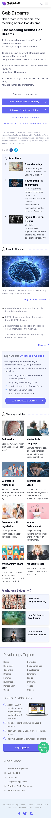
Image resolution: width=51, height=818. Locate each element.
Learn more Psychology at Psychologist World (25, 123)
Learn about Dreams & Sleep (25, 117)
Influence (32, 681)
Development (33, 670)
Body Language (34, 666)
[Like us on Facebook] (19, 813)
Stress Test (13, 777)
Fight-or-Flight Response (20, 786)
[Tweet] (16, 150)
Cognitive (8, 670)
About (37, 805)
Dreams (7, 674)
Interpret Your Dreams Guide (24, 110)
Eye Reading (14, 772)
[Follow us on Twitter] (25, 813)
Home (6, 662)
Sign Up (24, 400)
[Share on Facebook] (11, 150)
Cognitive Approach (17, 781)
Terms (15, 807)
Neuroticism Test (16, 790)
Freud (30, 677)
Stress (30, 689)
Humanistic (8, 681)
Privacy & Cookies (26, 807)
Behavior (31, 662)
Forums (7, 677)
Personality (9, 685)
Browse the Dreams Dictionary (24, 101)
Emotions (31, 674)
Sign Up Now (31, 748)
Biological (8, 666)
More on (42, 345)
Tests (30, 685)
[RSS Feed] (31, 813)
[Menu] (46, 3)
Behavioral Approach (18, 768)
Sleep (6, 689)
